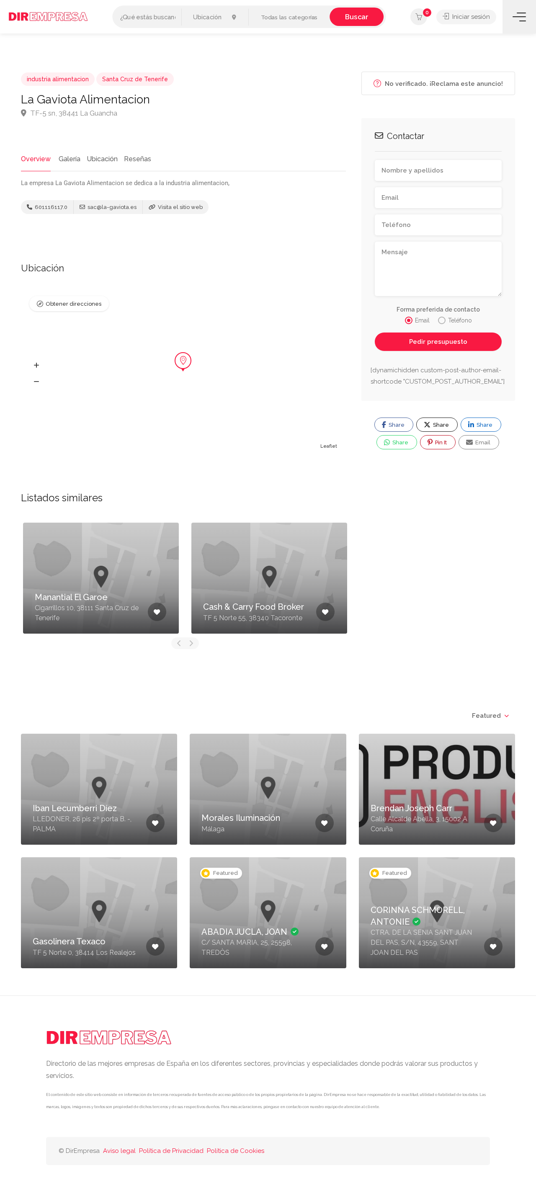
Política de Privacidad (171, 1151)
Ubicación (102, 159)
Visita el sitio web (180, 207)
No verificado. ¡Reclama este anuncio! (443, 84)
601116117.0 (50, 207)
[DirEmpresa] (48, 16)
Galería (69, 159)
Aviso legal (119, 1151)
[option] (101, 578)
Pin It (440, 442)
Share (396, 425)
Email (482, 442)
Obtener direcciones (73, 304)
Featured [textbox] (486, 715)
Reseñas (137, 159)
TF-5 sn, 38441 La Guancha (72, 113)
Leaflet (328, 446)
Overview (36, 159)
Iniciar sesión (470, 17)
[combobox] (489, 715)
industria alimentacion (58, 79)
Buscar (356, 17)
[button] (289, 17)
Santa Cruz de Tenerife (135, 79)
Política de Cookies (235, 1151)
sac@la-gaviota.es (111, 207)
